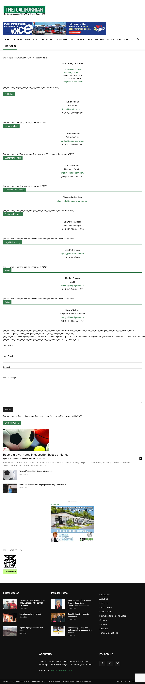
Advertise (103, 628)
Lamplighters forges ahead (30, 614)
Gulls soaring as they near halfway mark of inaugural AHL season (80, 630)
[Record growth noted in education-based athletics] (72, 440)
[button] (138, 39)
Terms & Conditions (108, 632)
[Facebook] (102, 663)
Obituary (99, 39)
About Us (103, 599)
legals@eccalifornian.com (72, 253)
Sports (36, 39)
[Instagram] (110, 663)
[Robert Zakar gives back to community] (58, 618)
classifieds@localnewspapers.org (72, 201)
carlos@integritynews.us (72, 141)
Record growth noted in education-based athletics (35, 454)
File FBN (111, 39)
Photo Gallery (105, 607)
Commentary (62, 39)
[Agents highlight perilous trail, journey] (10, 631)
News (27, 39)
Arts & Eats (47, 39)
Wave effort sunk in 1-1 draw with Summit (36, 471)
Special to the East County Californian (19, 458)
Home (7, 39)
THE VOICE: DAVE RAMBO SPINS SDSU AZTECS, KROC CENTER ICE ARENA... (32, 603)
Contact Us (10, 46)
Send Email (56, 505)
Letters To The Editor (81, 39)
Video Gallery (105, 611)
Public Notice (124, 39)
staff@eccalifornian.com (72, 173)
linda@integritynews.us (72, 109)
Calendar (17, 39)
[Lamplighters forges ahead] (10, 618)
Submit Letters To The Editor (112, 615)
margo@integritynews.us (72, 317)
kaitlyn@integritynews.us (72, 285)
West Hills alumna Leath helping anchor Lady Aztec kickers (43, 485)
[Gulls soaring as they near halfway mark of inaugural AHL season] (58, 631)
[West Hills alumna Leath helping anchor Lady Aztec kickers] (10, 488)
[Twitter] (117, 663)
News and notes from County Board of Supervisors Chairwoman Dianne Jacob (79, 603)
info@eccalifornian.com (72, 81)
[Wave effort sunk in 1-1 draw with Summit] (10, 475)
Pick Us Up (104, 603)
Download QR (10, 572)
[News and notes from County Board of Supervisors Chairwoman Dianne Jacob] (58, 604)
